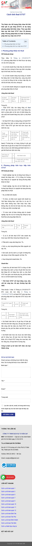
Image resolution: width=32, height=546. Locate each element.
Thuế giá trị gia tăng (16, 12)
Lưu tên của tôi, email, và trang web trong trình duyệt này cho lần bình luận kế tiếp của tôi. (15, 408)
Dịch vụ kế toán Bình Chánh (9, 520)
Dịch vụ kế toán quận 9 (8, 501)
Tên (3, 381)
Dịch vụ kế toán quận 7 (8, 498)
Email (3, 389)
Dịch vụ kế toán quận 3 (8, 491)
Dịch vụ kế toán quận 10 (8, 504)
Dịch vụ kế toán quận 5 (8, 494)
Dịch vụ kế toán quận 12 (8, 510)
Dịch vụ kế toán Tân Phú (8, 517)
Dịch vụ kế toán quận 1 (8, 488)
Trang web (4, 397)
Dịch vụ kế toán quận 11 (8, 507)
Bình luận (4, 365)
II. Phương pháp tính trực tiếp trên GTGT (15, 46)
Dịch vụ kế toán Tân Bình (8, 523)
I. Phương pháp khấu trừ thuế (12, 44)
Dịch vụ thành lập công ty (9, 526)
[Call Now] (3, 477)
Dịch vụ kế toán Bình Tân (8, 513)
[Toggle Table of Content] (25, 41)
